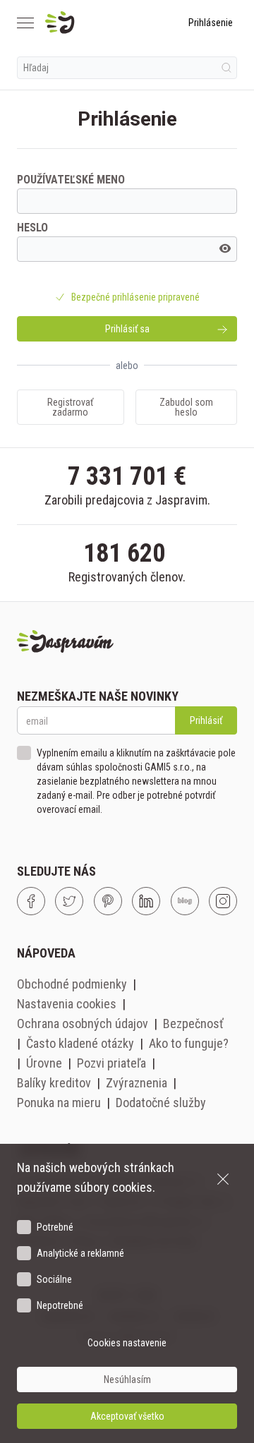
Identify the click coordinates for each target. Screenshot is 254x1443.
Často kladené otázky (80, 1043)
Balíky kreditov (54, 1082)
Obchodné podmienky (72, 984)
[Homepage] (93, 22)
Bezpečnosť (193, 1023)
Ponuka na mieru (59, 1102)
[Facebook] (31, 901)
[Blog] (185, 901)
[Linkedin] (146, 901)
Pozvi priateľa (111, 1063)
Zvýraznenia (136, 1082)
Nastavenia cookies (66, 1003)
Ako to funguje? (189, 1043)
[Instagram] (223, 901)
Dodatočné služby (161, 1102)
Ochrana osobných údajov (82, 1023)
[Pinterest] (108, 901)
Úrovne (44, 1063)
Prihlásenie (210, 22)
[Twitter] (69, 901)
